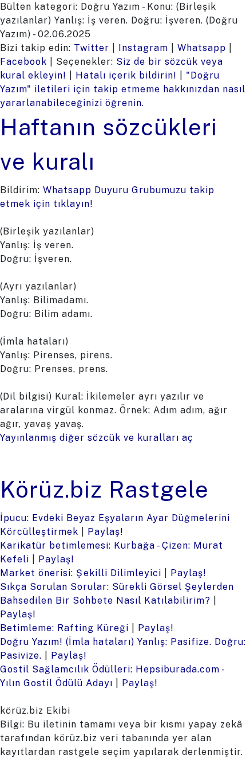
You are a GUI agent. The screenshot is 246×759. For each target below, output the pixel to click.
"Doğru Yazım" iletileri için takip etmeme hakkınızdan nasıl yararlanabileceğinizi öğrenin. (122, 89)
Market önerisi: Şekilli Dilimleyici (80, 573)
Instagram (143, 47)
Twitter (91, 47)
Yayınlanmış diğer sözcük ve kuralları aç (96, 437)
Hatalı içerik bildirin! (126, 75)
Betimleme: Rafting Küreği (64, 628)
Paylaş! (106, 531)
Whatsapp (201, 47)
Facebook (23, 61)
